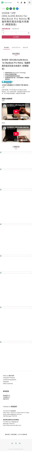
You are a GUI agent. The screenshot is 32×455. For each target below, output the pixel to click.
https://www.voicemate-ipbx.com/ (12, 425)
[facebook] (10, 8)
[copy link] (17, 8)
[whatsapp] (14, 8)
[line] (7, 8)
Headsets (6, 381)
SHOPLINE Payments (18, 449)
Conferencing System (9, 380)
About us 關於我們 (8, 376)
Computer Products (9, 378)
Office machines (8, 383)
